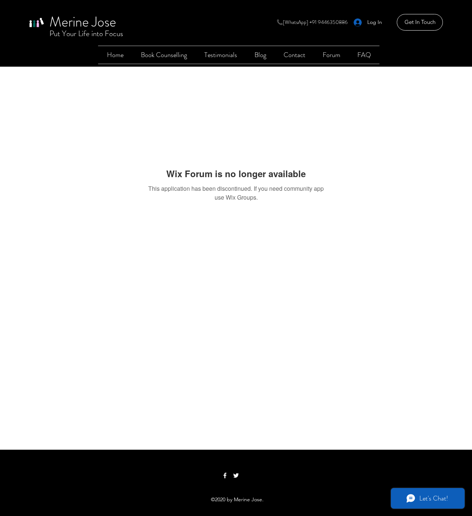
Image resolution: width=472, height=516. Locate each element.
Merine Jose (82, 22)
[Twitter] (236, 475)
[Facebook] (225, 475)
